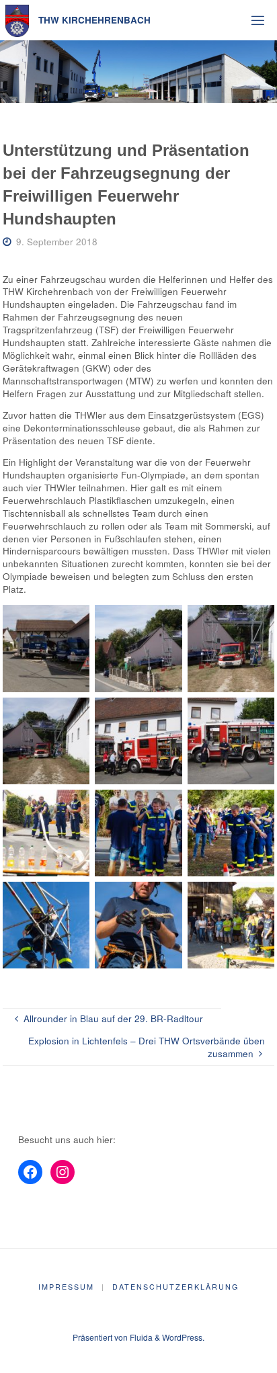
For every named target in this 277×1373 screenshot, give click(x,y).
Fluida (140, 1337)
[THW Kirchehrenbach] (17, 19)
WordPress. (183, 1337)
